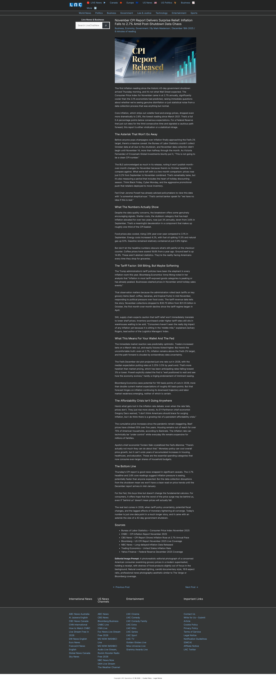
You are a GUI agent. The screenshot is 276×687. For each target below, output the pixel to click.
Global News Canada (79, 653)
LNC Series (132, 631)
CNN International (78, 624)
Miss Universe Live (136, 646)
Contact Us (189, 614)
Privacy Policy (191, 628)
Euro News (74, 642)
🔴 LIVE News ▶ (96, 2)
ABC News (103, 614)
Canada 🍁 (116, 2)
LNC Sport (131, 635)
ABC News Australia (79, 614)
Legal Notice (190, 635)
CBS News (103, 617)
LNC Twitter (190, 649)
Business (119, 28)
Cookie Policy (191, 624)
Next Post (191, 587)
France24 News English (77, 648)
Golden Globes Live (136, 642)
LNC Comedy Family (136, 621)
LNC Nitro (131, 628)
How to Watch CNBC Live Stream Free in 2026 (79, 632)
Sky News (74, 656)
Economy (129, 28)
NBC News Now (106, 660)
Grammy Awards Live (137, 649)
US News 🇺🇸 (150, 2)
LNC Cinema (132, 614)
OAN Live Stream (106, 663)
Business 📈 (188, 2)
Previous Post (121, 587)
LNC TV (130, 639)
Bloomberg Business (108, 621)
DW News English (78, 639)
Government (142, 28)
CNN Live (102, 628)
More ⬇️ (92, 8)
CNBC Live (103, 624)
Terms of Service (192, 631)
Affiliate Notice (191, 646)
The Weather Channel (109, 667)
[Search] (105, 25)
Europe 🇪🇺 (132, 2)
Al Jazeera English (78, 617)
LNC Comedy (133, 617)
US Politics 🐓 (169, 2)
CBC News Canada (78, 621)
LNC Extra (131, 624)
